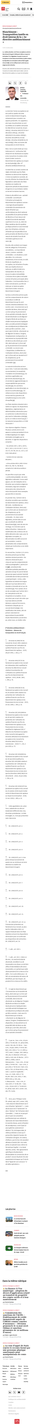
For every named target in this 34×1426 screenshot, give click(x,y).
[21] (10, 527)
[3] (25, 135)
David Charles (8, 1357)
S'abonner (5, 2)
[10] (14, 362)
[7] (24, 166)
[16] (21, 391)
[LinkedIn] (10, 1392)
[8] (10, 241)
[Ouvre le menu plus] (7, 9)
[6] (16, 163)
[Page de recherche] (19, 9)
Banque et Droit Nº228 (15, 1304)
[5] (12, 142)
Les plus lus (10, 1209)
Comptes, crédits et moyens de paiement (20, 15)
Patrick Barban (8, 1302)
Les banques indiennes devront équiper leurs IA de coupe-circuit (21, 1250)
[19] (25, 416)
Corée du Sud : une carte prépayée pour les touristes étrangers (21, 1235)
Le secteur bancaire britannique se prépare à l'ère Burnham (21, 1221)
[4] (9, 140)
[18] (13, 400)
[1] (9, 130)
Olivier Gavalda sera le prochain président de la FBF (20, 1264)
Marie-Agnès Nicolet (10, 1335)
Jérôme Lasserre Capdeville (23, 89)
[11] (23, 374)
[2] (16, 133)
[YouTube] (19, 1392)
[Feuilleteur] (23, 9)
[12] (21, 378)
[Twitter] (14, 1392)
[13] (24, 381)
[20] (15, 524)
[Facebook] (24, 1392)
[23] (13, 589)
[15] (24, 388)
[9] (23, 274)
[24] (18, 608)
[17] (15, 398)
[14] (12, 386)
